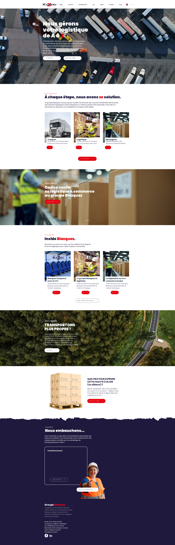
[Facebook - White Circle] (46, 535)
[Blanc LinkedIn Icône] (51, 535)
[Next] (165, 338)
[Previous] (10, 338)
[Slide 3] (89, 220)
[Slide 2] (85, 220)
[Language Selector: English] (129, 4)
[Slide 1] (87, 220)
